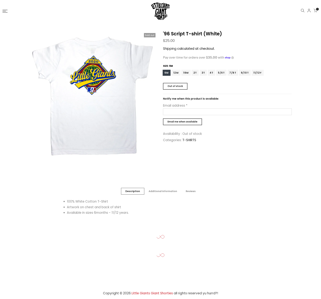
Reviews (191, 191)
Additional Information (163, 191)
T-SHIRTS (189, 140)
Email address (175, 105)
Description (132, 191)
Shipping (169, 48)
